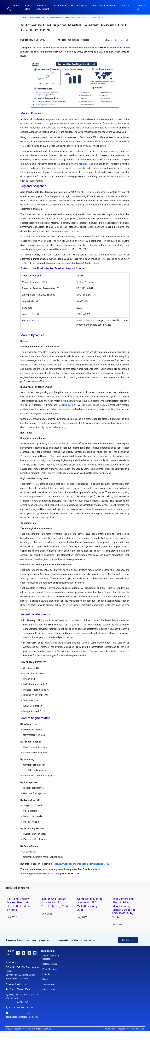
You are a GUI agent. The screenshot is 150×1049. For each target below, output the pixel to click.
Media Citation (49, 989)
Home (16, 5)
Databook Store (49, 964)
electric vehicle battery (102, 245)
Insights (46, 974)
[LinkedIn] (116, 40)
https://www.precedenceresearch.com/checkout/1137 (81, 863)
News (45, 979)
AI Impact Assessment (42, 7)
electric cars (65, 405)
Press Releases (49, 969)
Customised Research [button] (102, 5)
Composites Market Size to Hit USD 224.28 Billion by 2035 (89, 904)
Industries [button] (59, 5)
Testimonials (48, 984)
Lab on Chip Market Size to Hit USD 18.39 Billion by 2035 (55, 902)
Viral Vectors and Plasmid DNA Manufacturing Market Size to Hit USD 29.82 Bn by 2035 (123, 908)
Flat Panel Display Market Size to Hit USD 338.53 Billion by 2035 (18, 904)
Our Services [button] (77, 5)
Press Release (34, 17)
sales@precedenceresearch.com (41, 873)
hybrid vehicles (79, 163)
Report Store (28, 7)
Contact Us (141, 7)
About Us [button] (125, 5)
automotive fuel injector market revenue (55, 47)
